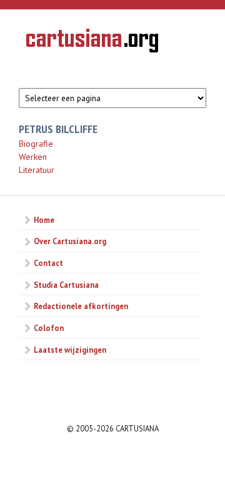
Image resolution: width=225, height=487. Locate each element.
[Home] (92, 42)
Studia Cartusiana (66, 285)
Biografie (36, 143)
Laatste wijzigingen (70, 350)
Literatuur (36, 169)
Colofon (49, 328)
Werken (33, 156)
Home (44, 220)
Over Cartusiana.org (70, 241)
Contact (48, 263)
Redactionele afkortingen (81, 306)
